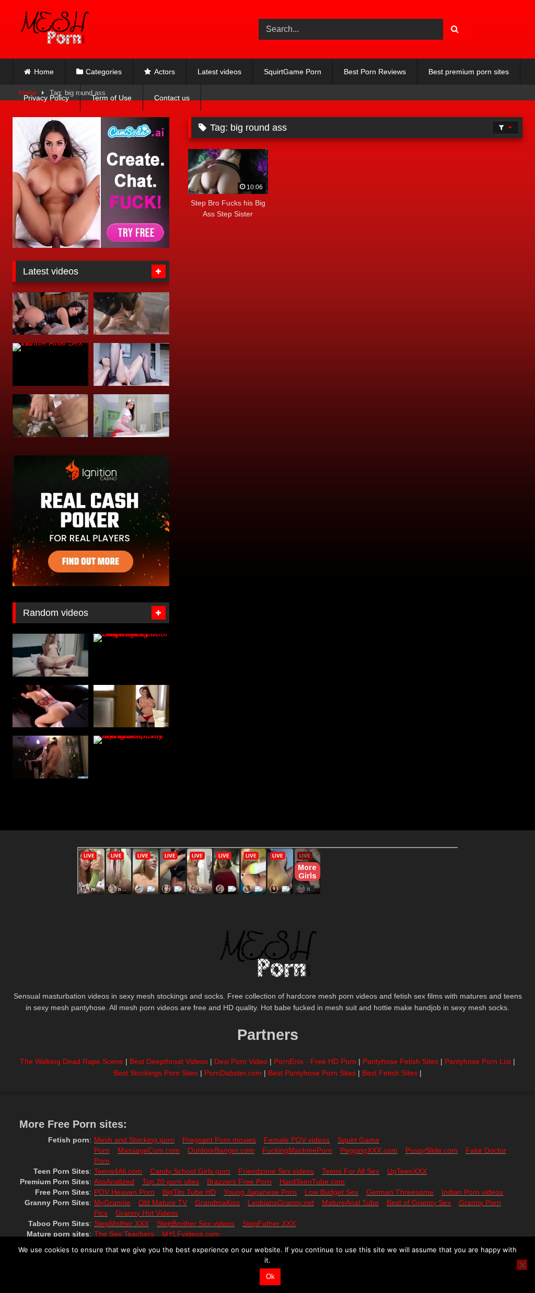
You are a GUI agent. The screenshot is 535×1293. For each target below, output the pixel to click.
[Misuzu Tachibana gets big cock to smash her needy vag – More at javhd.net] (50, 757)
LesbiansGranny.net (281, 1202)
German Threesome (400, 1192)
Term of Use (111, 98)
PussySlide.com (431, 1150)
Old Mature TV (162, 1202)
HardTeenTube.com (312, 1181)
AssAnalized (114, 1181)
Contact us (172, 98)
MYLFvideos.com (190, 1234)
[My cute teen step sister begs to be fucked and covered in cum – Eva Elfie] (131, 364)
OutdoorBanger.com (221, 1150)
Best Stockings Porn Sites (155, 1073)
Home (44, 71)
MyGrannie (112, 1202)
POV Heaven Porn (124, 1192)
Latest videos (219, 71)
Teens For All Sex (350, 1171)
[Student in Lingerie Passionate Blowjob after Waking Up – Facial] (131, 313)
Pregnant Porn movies (219, 1140)
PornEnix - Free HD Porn (315, 1061)
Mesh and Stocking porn (134, 1140)
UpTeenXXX (407, 1171)
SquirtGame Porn (292, 71)
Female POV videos (297, 1140)
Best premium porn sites (468, 71)
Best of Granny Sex (419, 1202)
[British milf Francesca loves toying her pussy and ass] (131, 757)
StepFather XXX (269, 1223)
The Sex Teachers (124, 1234)
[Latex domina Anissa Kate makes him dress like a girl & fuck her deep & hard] (50, 313)
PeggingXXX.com (369, 1150)
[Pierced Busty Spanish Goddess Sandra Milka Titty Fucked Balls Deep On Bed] (131, 706)
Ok (270, 1276)
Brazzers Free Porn (239, 1181)
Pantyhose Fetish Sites (400, 1061)
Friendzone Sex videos (276, 1171)
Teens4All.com (118, 1171)
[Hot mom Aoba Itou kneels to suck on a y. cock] (50, 415)
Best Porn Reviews (375, 71)
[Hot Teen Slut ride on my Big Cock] (50, 706)
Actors (164, 71)
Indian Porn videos (472, 1192)
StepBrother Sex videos (196, 1223)
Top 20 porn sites (170, 1181)
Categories (104, 71)
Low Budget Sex (331, 1192)
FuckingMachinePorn (297, 1150)
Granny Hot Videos (146, 1213)
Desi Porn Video (241, 1061)
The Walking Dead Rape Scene (71, 1061)
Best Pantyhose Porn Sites (312, 1073)
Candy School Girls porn (190, 1171)
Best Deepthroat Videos (169, 1061)
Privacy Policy (46, 98)
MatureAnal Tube (350, 1202)
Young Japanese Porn (260, 1192)
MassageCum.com (149, 1150)
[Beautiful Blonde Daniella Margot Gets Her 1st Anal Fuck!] (50, 655)
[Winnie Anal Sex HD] (50, 364)
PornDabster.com (233, 1073)
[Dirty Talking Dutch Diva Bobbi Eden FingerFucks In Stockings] (131, 655)
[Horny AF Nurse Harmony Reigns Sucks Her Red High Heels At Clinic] (131, 415)
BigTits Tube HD (189, 1192)
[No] (522, 1265)
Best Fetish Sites (389, 1073)
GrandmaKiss (217, 1202)
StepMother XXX (121, 1223)
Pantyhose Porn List (478, 1061)
